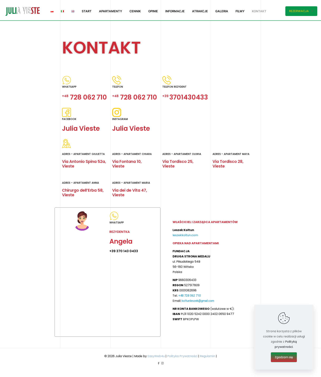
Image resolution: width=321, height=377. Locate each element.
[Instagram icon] (162, 363)
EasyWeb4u (156, 356)
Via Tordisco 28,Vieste (228, 164)
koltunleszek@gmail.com (198, 301)
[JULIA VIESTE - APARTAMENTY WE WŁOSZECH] (22, 11)
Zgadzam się (284, 357)
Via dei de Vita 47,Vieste (129, 193)
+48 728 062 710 (189, 295)
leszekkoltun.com (185, 235)
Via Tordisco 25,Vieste (177, 164)
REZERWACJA (299, 11)
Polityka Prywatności (182, 356)
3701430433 (185, 97)
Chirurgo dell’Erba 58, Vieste (82, 193)
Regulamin (207, 356)
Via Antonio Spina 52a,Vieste (84, 164)
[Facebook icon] (158, 363)
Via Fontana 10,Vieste (127, 164)
